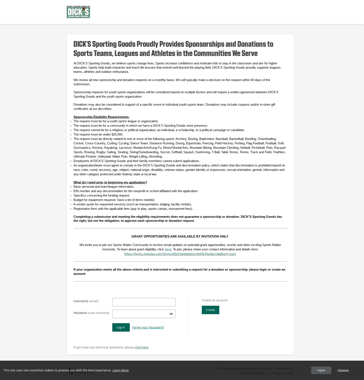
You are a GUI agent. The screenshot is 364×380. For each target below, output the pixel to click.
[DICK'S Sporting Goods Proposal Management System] (78, 12)
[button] (171, 313)
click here (141, 347)
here (168, 249)
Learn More (120, 370)
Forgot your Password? (148, 327)
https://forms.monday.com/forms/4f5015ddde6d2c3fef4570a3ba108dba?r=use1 (180, 254)
